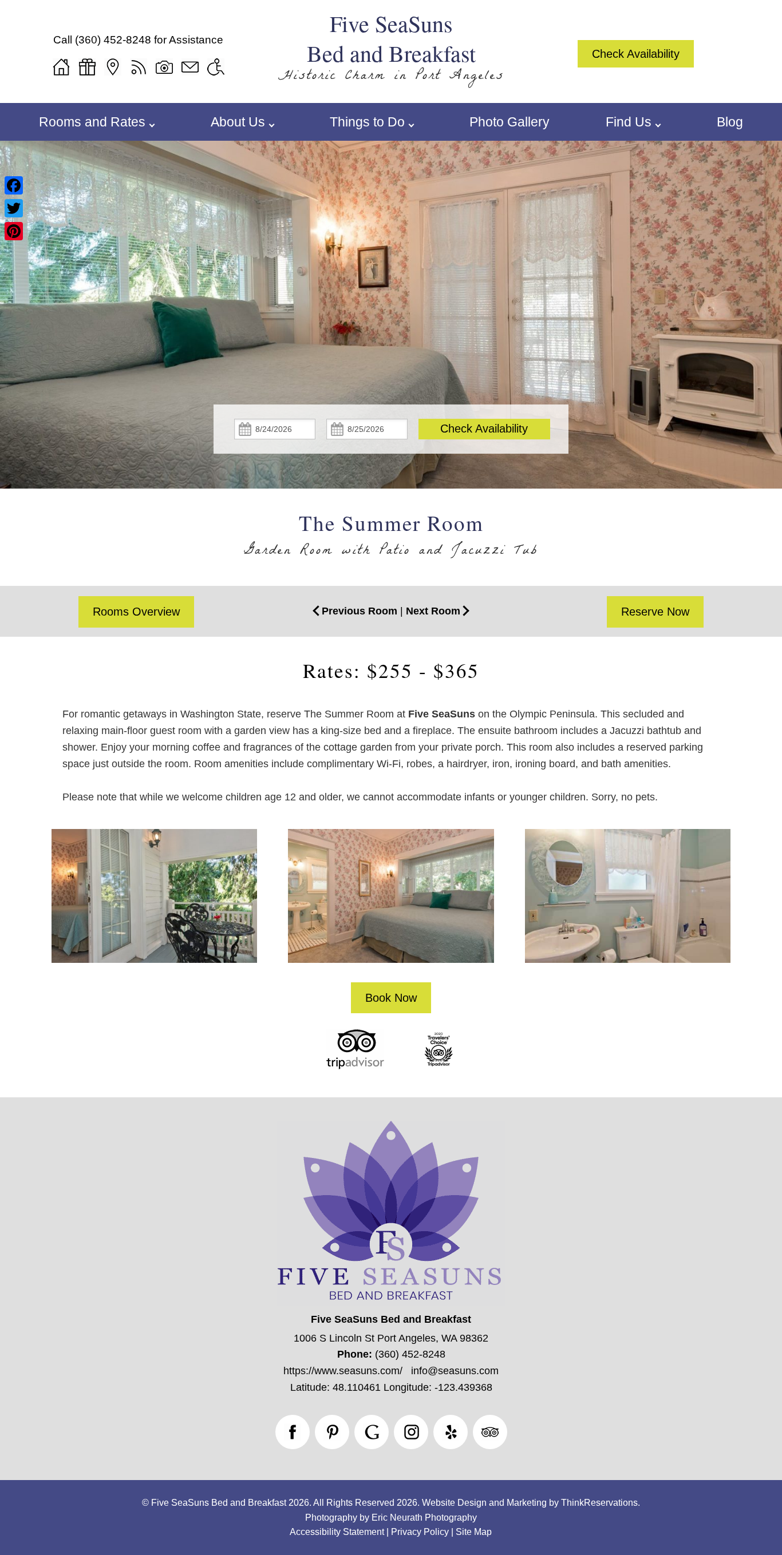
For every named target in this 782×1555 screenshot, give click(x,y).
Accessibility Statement (337, 1532)
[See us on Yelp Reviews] (450, 1432)
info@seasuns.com (455, 1371)
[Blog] (138, 67)
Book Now (391, 997)
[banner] (391, 1063)
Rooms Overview (136, 611)
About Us (238, 121)
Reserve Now (655, 611)
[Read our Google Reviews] (371, 1432)
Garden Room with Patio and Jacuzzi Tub (391, 552)
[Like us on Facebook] (292, 1432)
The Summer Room (391, 522)
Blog (730, 121)
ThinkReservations (599, 1503)
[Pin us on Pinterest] (332, 1432)
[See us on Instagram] (411, 1432)
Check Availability (636, 53)
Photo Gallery (509, 121)
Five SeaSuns (441, 714)
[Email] (190, 67)
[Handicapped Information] (215, 67)
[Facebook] (13, 185)
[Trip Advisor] (355, 1066)
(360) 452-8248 (113, 40)
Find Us (628, 121)
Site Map (474, 1532)
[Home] (61, 67)
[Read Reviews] (490, 1432)
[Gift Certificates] (87, 67)
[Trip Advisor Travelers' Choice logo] (438, 1066)
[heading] (391, 537)
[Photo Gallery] (164, 67)
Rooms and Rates (92, 121)
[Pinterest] (13, 231)
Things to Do (367, 121)
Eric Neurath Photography (424, 1517)
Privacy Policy (420, 1532)
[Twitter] (13, 208)
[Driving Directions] (112, 67)
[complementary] (391, 905)
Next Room (433, 611)
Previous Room (359, 611)
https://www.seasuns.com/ (342, 1371)
